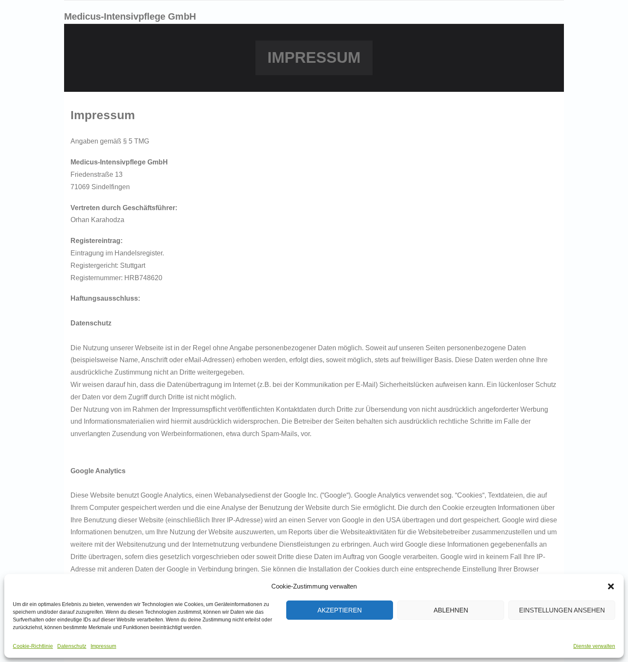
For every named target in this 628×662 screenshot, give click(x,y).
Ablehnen (451, 610)
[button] (611, 586)
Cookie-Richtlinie (33, 646)
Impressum (103, 646)
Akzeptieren (339, 610)
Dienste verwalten (594, 646)
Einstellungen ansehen (562, 610)
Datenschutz (71, 646)
